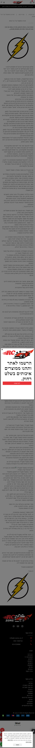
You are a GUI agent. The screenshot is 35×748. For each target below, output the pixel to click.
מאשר (17, 744)
